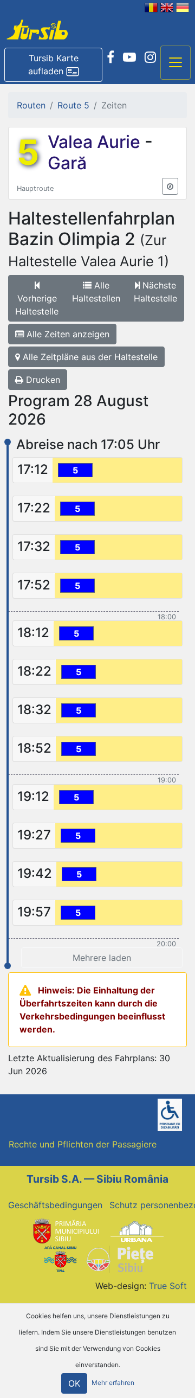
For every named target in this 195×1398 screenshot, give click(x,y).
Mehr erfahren (113, 1382)
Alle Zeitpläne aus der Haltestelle (89, 356)
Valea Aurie (96, 141)
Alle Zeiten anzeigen (66, 334)
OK (74, 1383)
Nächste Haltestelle (155, 292)
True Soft (168, 1285)
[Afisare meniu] (175, 63)
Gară (67, 163)
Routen (31, 105)
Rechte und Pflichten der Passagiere (83, 1144)
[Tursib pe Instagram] (150, 57)
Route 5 (73, 105)
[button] (53, 65)
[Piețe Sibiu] (119, 1258)
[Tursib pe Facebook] (110, 57)
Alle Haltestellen (96, 292)
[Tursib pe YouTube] (129, 57)
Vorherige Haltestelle (36, 305)
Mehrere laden (102, 957)
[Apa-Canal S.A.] (60, 1258)
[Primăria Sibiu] (65, 1231)
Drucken (41, 379)
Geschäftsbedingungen (55, 1205)
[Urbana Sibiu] (137, 1231)
